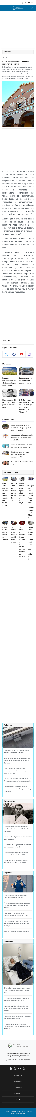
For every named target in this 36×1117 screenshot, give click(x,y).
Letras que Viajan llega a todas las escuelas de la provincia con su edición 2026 (22, 437)
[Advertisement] (18, 30)
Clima (18, 1100)
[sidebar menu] (3, 8)
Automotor (18, 1088)
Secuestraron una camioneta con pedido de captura (25, 380)
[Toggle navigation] (32, 8)
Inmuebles (18, 1081)
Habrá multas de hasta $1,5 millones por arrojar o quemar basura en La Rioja (21, 428)
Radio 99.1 (18, 1094)
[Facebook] (11, 1068)
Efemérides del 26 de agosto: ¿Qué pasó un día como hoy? (22, 493)
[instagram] (32, 3)
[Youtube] (19, 1068)
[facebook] (22, 3)
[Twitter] (15, 1068)
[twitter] (25, 3)
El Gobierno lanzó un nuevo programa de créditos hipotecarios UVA (20, 454)
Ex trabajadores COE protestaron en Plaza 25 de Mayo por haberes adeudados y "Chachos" (31, 500)
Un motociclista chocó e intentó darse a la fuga (14, 534)
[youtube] (28, 3)
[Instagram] (23, 1068)
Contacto (18, 1075)
